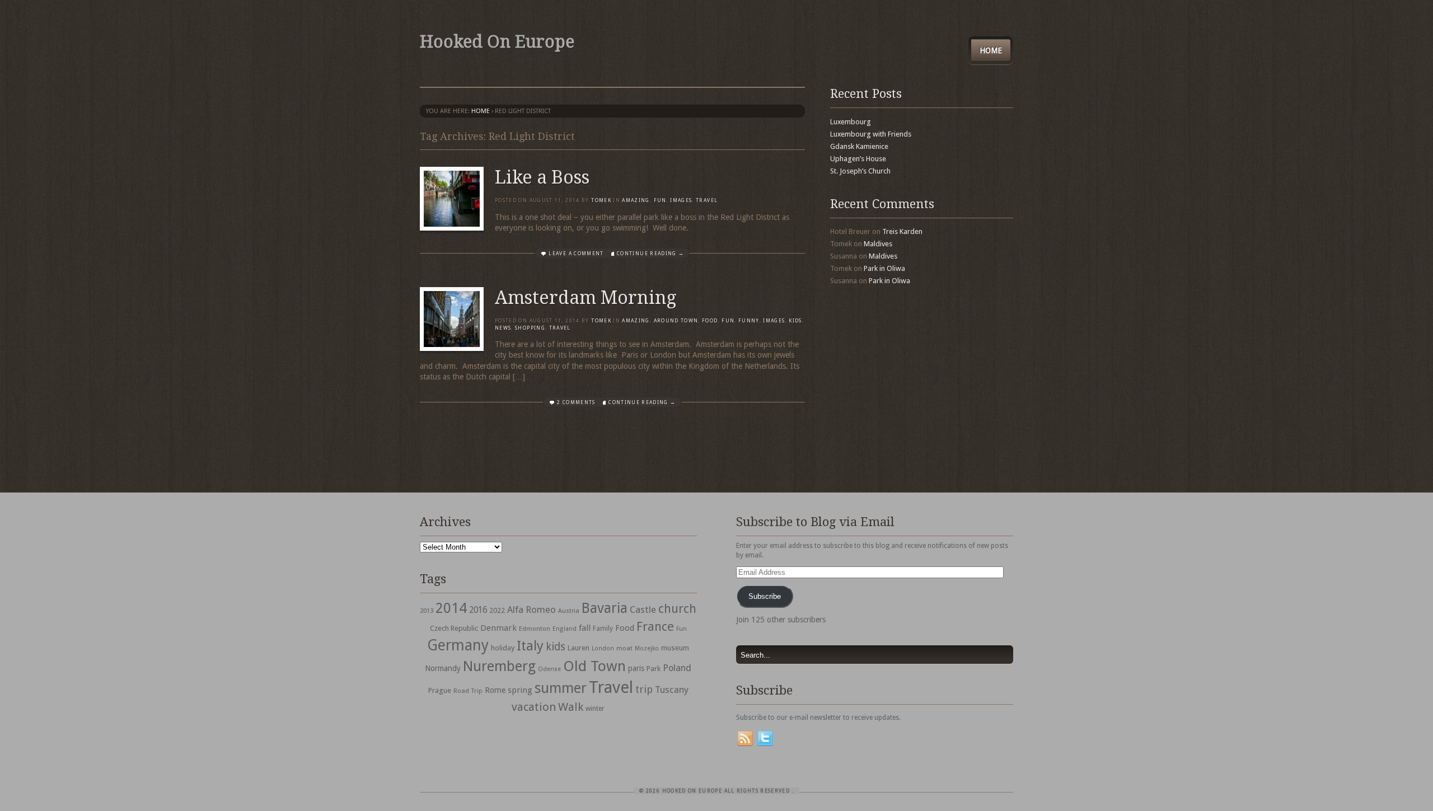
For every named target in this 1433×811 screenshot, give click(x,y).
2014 (451, 607)
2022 (497, 610)
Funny (749, 321)
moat (624, 648)
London (603, 648)
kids (555, 646)
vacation (534, 707)
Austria (568, 611)
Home (991, 50)
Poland (677, 668)
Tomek (601, 200)
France (655, 626)
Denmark (498, 628)
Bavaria (604, 608)
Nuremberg (499, 666)
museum (675, 648)
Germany (458, 645)
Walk (570, 707)
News (503, 328)
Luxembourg (850, 122)
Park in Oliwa (884, 268)
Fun (660, 200)
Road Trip (468, 691)
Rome (495, 690)
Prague (439, 690)
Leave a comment (576, 253)
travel (707, 200)
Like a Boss (542, 177)
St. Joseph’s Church (860, 171)
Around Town (676, 321)
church (677, 609)
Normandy (443, 668)
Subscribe (764, 596)
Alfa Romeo (531, 609)
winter (595, 708)
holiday (502, 648)
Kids (795, 321)
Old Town (594, 666)
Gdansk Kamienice (859, 146)
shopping (530, 328)
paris (636, 668)
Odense (549, 669)
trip (644, 689)
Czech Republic (454, 628)
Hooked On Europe (497, 41)
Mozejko (647, 648)
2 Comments (576, 402)
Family (603, 628)
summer (561, 687)
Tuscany (672, 690)
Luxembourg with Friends (870, 134)
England (564, 628)
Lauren (578, 648)
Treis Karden (902, 231)
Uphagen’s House (858, 158)
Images (681, 200)
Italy (530, 645)
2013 (426, 611)
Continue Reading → (650, 253)
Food (710, 321)
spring (520, 690)
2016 (478, 610)
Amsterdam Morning (586, 297)
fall (585, 628)
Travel (611, 687)
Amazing (635, 200)
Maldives (878, 244)
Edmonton (534, 628)
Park (654, 668)
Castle (643, 609)
